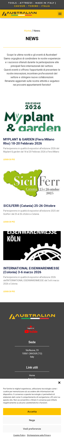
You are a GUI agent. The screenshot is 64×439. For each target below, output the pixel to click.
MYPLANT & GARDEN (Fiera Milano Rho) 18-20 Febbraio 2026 (28, 141)
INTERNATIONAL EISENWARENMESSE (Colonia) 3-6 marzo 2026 (31, 270)
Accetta (32, 411)
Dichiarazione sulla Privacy (39, 435)
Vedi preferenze (32, 428)
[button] (59, 382)
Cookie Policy (19, 435)
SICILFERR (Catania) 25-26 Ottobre (29, 205)
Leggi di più (9, 159)
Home (27, 30)
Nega (32, 420)
